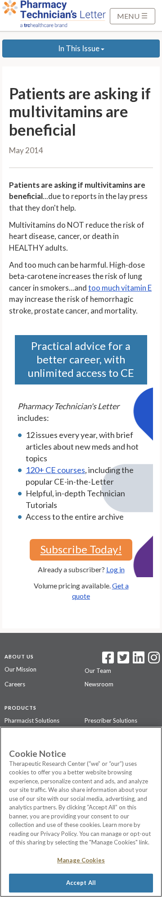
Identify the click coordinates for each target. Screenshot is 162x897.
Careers (14, 684)
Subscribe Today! (81, 549)
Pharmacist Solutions (31, 720)
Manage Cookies (81, 860)
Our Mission (20, 669)
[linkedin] (138, 660)
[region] (81, 812)
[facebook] (108, 660)
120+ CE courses (55, 470)
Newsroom (99, 684)
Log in (115, 569)
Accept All (81, 882)
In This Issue (79, 48)
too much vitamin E (120, 287)
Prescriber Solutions (111, 720)
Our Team (98, 670)
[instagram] (154, 660)
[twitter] (122, 660)
